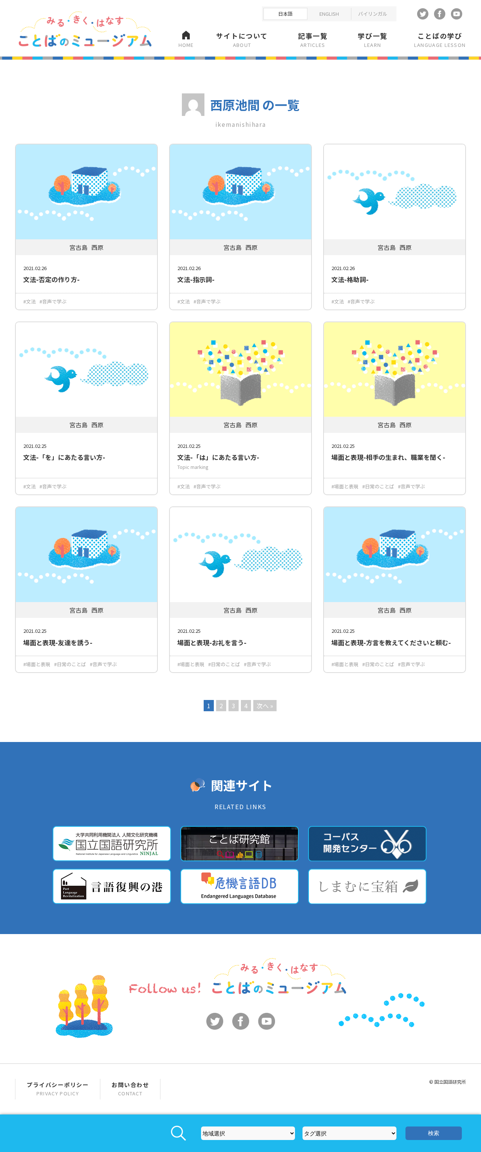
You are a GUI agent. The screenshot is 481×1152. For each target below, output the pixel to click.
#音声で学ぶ (53, 301)
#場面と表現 (344, 486)
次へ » (265, 705)
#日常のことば (378, 486)
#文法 (29, 301)
